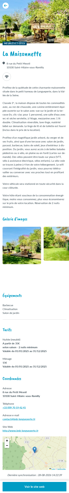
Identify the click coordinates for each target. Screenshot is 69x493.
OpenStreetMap (61, 469)
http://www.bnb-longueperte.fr (20, 430)
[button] (35, 450)
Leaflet (53, 469)
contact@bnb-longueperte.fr (19, 419)
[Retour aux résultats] (6, 6)
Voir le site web (34, 486)
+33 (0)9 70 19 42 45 (14, 407)
